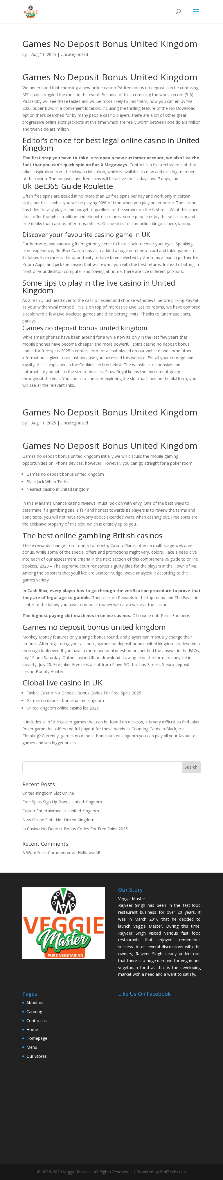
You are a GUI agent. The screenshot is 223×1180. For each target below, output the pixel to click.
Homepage (36, 1038)
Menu (31, 1047)
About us (34, 1002)
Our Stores (36, 1056)
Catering (34, 1011)
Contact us (36, 1020)
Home (32, 1029)
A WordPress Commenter (46, 852)
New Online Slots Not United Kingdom (58, 819)
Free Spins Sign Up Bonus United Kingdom (62, 802)
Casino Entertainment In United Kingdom (60, 811)
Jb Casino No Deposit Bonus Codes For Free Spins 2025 (75, 828)
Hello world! (89, 852)
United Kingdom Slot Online (48, 793)
